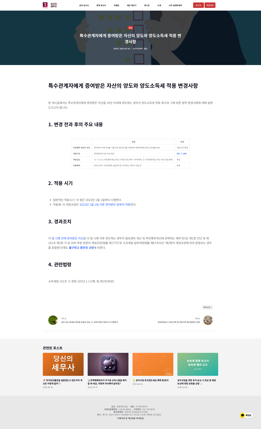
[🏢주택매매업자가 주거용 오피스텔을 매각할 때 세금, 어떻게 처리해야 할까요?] (108, 364)
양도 (130, 27)
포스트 (147, 5)
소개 (159, 5)
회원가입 (210, 5)
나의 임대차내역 (175, 5)
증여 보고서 (101, 5)
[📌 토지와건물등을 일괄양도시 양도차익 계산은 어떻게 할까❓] (63, 364)
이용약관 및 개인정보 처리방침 (130, 418)
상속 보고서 (84, 5)
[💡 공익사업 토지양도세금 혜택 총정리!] (153, 364)
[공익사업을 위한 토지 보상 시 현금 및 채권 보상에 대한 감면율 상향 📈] (197, 364)
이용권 (116, 5)
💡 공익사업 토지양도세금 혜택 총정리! (151, 380)
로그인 (198, 5)
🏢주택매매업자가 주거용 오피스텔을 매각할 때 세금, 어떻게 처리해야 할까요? (107, 382)
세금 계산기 (131, 5)
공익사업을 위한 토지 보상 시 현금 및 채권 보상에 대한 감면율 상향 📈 (196, 382)
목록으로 (206, 307)
